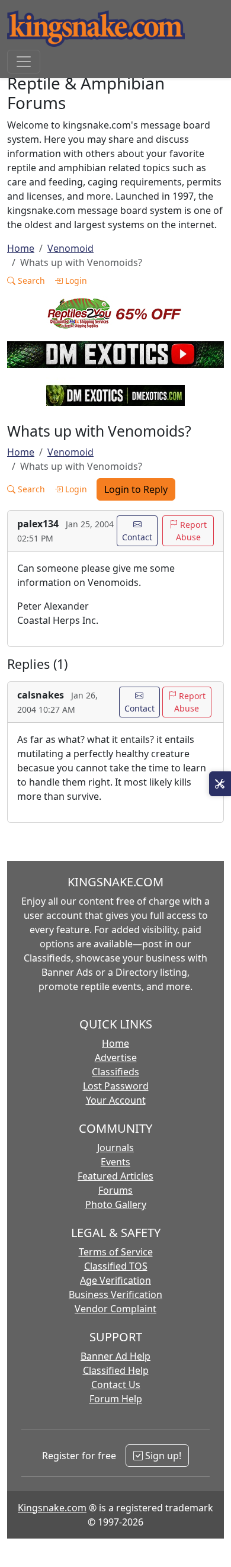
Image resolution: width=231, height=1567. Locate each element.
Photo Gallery (115, 1204)
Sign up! (162, 1455)
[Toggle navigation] (23, 61)
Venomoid (70, 248)
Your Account (116, 1100)
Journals (115, 1147)
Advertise (116, 1057)
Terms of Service (116, 1251)
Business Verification (115, 1294)
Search (30, 280)
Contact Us (115, 1384)
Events (115, 1161)
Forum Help (115, 1398)
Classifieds (115, 1071)
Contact (137, 537)
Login (75, 280)
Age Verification (115, 1280)
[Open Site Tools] (220, 783)
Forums (115, 1190)
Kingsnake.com (52, 1507)
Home (20, 248)
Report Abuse (191, 531)
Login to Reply (136, 489)
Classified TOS (115, 1266)
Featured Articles (115, 1176)
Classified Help (116, 1370)
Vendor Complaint (115, 1308)
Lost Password (116, 1085)
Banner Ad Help (115, 1356)
